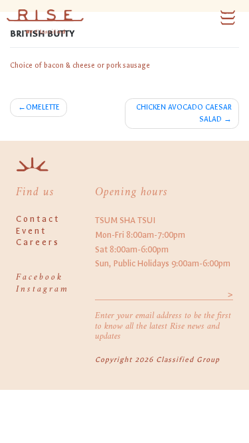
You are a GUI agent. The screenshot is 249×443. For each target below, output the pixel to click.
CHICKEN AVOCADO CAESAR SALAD (184, 113)
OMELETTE (43, 107)
